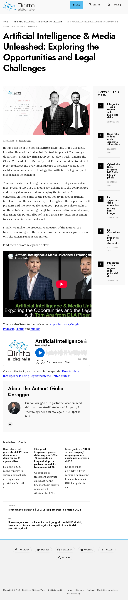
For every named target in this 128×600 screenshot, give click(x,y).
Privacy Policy (73, 593)
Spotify (20, 329)
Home (5, 22)
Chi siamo (79, 590)
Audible (35, 329)
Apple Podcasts (59, 324)
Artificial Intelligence (24, 22)
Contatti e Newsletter (107, 590)
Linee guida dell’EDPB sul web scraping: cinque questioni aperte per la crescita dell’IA (77, 455)
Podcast (91, 590)
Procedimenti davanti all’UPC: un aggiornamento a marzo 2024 (44, 507)
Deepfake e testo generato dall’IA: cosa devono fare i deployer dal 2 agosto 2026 (15, 455)
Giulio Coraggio (25, 141)
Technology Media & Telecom (48, 22)
